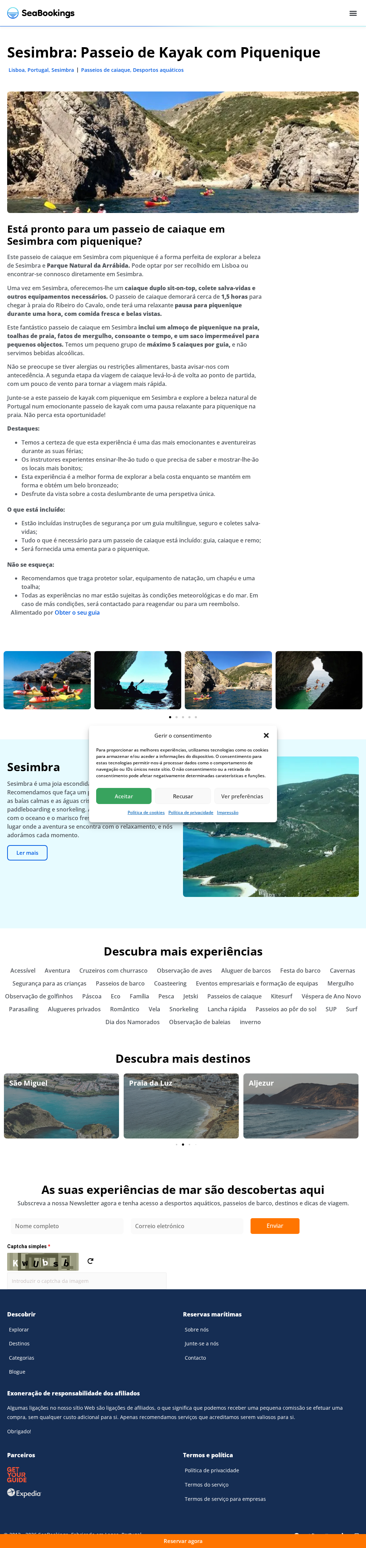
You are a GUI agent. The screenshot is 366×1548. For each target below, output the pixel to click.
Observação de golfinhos (39, 996)
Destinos (19, 1343)
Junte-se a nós (202, 1343)
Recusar (183, 796)
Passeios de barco (120, 983)
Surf (351, 1009)
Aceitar (124, 796)
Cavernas (342, 970)
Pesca (166, 996)
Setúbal (262, 1083)
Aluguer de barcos (246, 970)
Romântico (124, 1009)
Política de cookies (146, 812)
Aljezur (141, 1083)
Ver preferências (242, 796)
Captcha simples (28, 1246)
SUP (331, 1009)
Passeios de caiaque (105, 69)
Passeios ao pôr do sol (286, 1009)
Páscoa (92, 996)
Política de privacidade (190, 812)
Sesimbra (62, 69)
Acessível (22, 970)
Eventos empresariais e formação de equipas (257, 983)
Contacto (195, 1357)
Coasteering (170, 983)
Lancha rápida (227, 1009)
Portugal (38, 69)
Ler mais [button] (27, 852)
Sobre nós (197, 1329)
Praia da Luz (31, 1083)
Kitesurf (281, 996)
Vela (154, 1009)
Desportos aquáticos (158, 69)
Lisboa (17, 69)
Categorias (21, 1357)
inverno (250, 1022)
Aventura (57, 970)
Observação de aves (184, 970)
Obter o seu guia (77, 612)
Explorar (19, 1329)
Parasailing (24, 1009)
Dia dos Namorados (132, 1022)
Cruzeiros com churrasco (113, 970)
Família (139, 996)
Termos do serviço (206, 1484)
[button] (266, 735)
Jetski (190, 996)
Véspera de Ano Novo (331, 996)
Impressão (227, 812)
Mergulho (340, 983)
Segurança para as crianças (49, 983)
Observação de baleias (200, 1022)
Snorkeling (183, 1009)
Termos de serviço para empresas (225, 1498)
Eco (115, 996)
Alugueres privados (74, 1009)
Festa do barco (300, 970)
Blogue (17, 1371)
